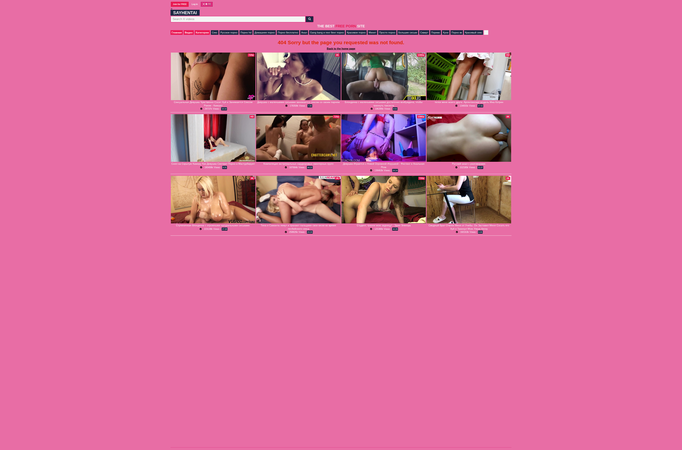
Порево (435, 32)
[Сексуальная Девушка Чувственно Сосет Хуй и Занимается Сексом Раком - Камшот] (213, 76)
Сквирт (424, 32)
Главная (177, 32)
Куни (445, 32)
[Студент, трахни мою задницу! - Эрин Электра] (383, 199)
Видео (189, 32)
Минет (372, 32)
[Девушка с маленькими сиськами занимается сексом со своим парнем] (298, 76)
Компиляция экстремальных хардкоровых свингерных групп (298, 163)
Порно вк (456, 32)
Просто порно (387, 32)
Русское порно (228, 32)
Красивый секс (473, 32)
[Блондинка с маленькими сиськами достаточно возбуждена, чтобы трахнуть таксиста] (383, 76)
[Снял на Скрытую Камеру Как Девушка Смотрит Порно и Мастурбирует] (213, 138)
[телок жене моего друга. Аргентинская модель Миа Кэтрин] (469, 76)
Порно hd (245, 32)
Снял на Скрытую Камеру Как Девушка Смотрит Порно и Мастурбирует (213, 163)
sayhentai (185, 12)
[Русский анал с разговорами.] (469, 138)
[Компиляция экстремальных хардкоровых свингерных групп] (298, 138)
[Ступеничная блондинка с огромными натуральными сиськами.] (213, 199)
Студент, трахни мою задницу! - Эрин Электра (384, 225)
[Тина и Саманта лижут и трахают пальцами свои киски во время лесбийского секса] (298, 199)
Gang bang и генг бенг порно (327, 32)
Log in (195, 4)
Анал (304, 32)
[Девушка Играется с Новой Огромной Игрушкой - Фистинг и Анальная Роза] (383, 138)
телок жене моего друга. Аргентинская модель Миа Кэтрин (469, 102)
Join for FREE (180, 4)
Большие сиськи (407, 32)
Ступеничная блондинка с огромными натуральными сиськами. (213, 225)
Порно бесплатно (288, 32)
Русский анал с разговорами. (469, 163)
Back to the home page (341, 48)
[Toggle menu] (171, 9)
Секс (214, 32)
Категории (202, 32)
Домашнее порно (265, 32)
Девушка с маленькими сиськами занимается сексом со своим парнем (298, 102)
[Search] (309, 19)
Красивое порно (356, 32)
